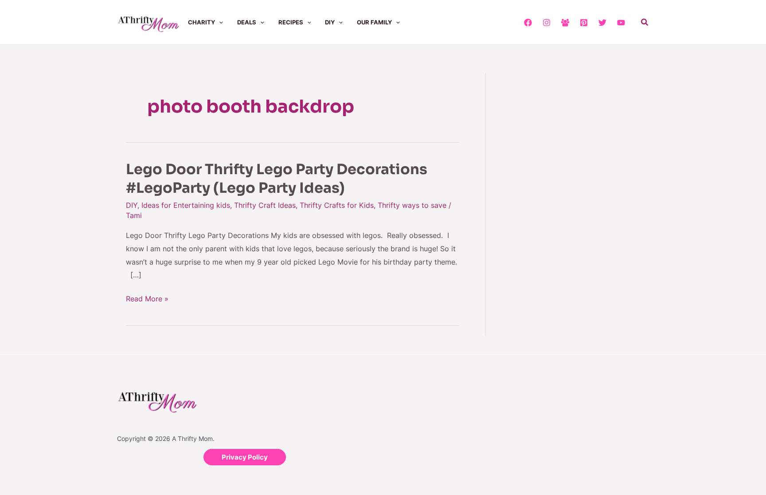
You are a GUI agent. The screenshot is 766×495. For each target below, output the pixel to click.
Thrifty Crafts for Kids (337, 205)
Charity (201, 22)
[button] (219, 22)
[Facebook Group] (565, 23)
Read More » (147, 297)
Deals (246, 22)
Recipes (290, 22)
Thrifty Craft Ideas (265, 205)
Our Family (374, 22)
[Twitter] (602, 23)
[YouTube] (621, 23)
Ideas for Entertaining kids (185, 205)
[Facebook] (528, 23)
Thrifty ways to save (412, 205)
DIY (330, 22)
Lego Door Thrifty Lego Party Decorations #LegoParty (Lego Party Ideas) (276, 178)
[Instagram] (547, 23)
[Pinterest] (584, 23)
